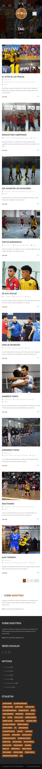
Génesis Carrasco (23, 724)
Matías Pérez (16, 734)
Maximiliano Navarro (24, 738)
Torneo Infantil (29, 752)
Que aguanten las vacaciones (16, 188)
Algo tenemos (9, 557)
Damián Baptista (23, 710)
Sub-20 (6, 455)
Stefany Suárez (18, 752)
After (20, 82)
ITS (15, 727)
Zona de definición (11, 345)
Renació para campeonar (14, 135)
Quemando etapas (10, 450)
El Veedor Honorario (9, 683)
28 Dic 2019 (7, 80)
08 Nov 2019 (7, 453)
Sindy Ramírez (7, 752)
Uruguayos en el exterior (10, 755)
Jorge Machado (23, 727)
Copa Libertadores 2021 (9, 710)
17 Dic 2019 (7, 296)
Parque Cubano (18, 745)
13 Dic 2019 (7, 348)
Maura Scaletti (26, 734)
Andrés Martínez (8, 707)
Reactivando (8, 504)
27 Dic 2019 (7, 138)
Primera (16, 82)
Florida (10, 717)
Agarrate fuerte (10, 396)
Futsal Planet (19, 717)
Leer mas (4, 96)
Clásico (25, 82)
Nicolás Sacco (7, 745)
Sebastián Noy (15, 748)
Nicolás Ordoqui (29, 741)
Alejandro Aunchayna (20, 703)
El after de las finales (13, 77)
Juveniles (7, 671)
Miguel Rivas (6, 741)
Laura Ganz (28, 731)
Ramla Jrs (6, 748)
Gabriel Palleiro (7, 721)
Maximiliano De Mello (9, 738)
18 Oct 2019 (7, 560)
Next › (36, 580)
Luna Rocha (6, 734)
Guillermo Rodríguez (9, 724)
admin (6, 84)
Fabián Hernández (8, 714)
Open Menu (34, 14)
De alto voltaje (9, 293)
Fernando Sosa (30, 714)
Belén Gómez (19, 707)
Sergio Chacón (26, 748)
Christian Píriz (29, 707)
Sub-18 (29, 82)
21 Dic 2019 (7, 245)
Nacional (6, 82)
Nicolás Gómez (17, 741)
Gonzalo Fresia (19, 721)
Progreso (28, 745)
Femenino (18, 399)
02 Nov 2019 (7, 507)
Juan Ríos (20, 731)
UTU (21, 755)
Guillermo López (31, 721)
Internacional (8, 687)
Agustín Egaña (7, 703)
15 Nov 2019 (7, 399)
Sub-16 (34, 82)
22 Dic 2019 (7, 191)
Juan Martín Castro (9, 731)
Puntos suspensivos (12, 242)
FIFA (4, 717)
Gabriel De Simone (30, 717)
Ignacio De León (7, 727)
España (33, 710)
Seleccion (7, 679)
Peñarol (12, 82)
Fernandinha (19, 714)
